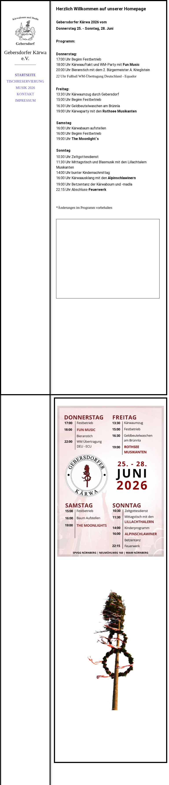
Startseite (25, 75)
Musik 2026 (25, 88)
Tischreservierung (25, 81)
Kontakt (25, 94)
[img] (25, 30)
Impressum (25, 100)
